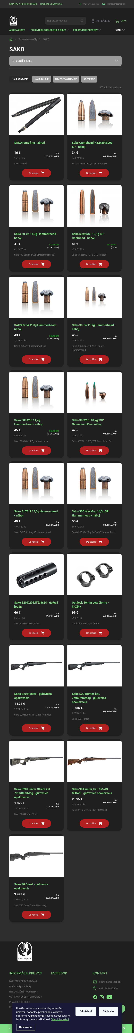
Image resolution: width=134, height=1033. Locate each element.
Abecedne (89, 79)
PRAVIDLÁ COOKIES (19, 1002)
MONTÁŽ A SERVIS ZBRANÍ (23, 4)
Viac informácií (60, 1019)
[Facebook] (95, 996)
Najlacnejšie (20, 79)
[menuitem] (18, 30)
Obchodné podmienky (51, 4)
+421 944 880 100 (108, 988)
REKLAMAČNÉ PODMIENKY (23, 991)
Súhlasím (108, 1011)
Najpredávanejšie (66, 79)
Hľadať (81, 20)
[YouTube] (109, 996)
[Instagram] (101, 996)
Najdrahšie (42, 79)
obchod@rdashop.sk (109, 981)
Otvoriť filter (22, 61)
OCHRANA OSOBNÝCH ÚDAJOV (25, 996)
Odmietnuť (86, 1011)
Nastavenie (25, 1027)
